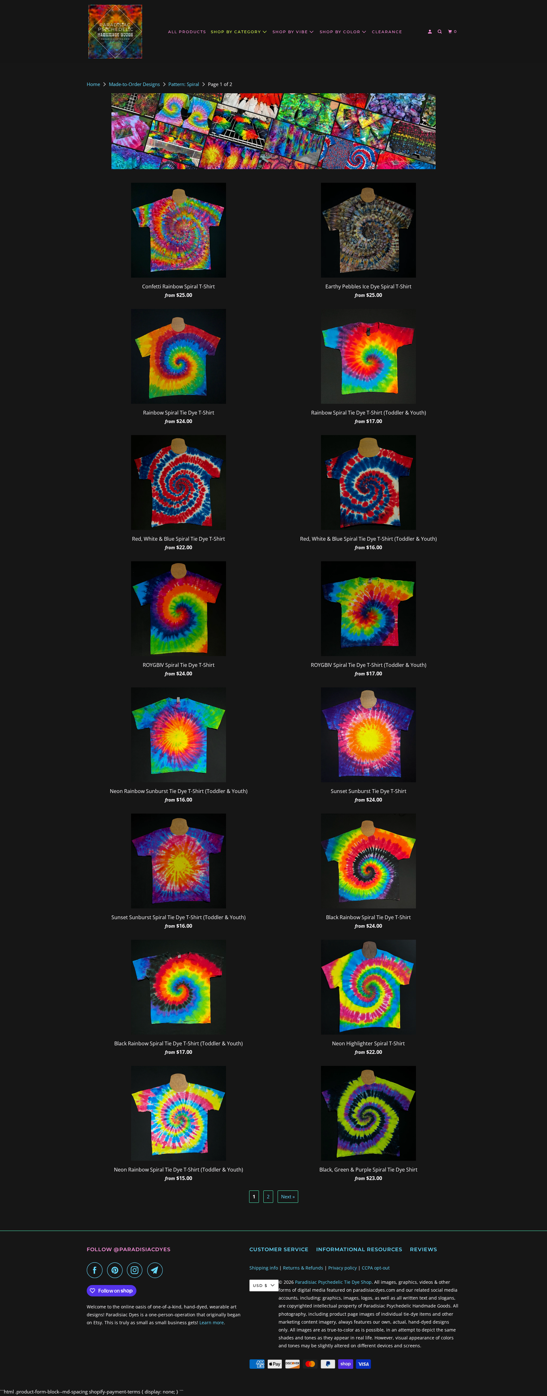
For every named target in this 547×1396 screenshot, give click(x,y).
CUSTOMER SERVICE (279, 1249)
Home (94, 84)
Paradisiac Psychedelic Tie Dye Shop (333, 1282)
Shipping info (263, 1268)
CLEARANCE (387, 31)
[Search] (440, 32)
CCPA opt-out (376, 1268)
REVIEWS (423, 1249)
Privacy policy (342, 1268)
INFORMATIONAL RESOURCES (359, 1249)
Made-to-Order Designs (135, 84)
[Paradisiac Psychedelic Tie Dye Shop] (115, 31)
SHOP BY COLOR (341, 31)
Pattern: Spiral (184, 84)
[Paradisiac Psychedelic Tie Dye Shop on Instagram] (136, 1270)
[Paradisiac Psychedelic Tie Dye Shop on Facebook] (96, 1270)
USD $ (260, 1285)
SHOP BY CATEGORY (237, 31)
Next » (288, 1196)
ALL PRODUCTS (187, 31)
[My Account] (430, 32)
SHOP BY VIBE (291, 31)
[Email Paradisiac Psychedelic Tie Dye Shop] (156, 1270)
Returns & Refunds (303, 1268)
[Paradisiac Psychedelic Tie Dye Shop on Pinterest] (116, 1270)
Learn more (211, 1322)
